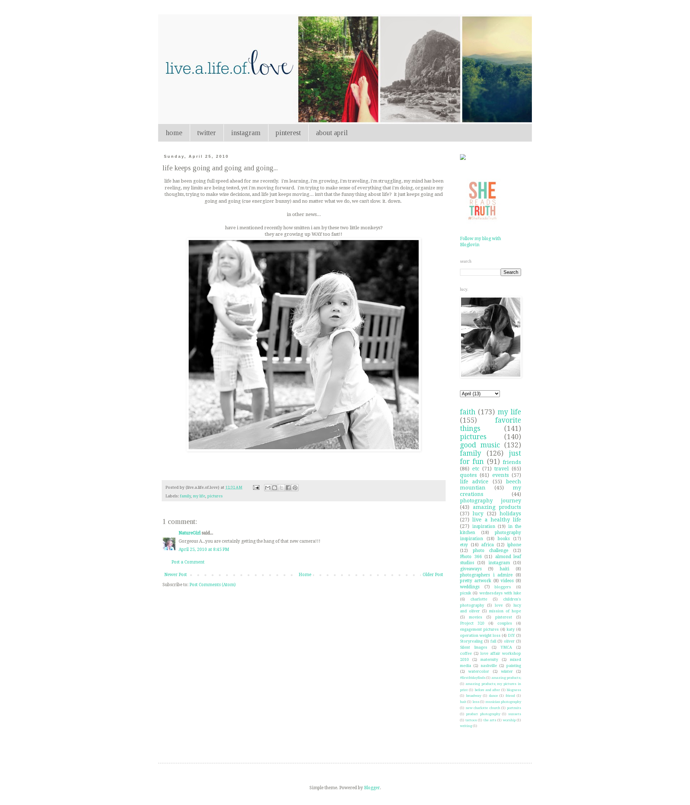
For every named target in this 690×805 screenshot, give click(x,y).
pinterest (288, 133)
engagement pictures (479, 629)
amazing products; (506, 678)
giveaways (471, 568)
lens (476, 702)
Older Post (433, 574)
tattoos (471, 720)
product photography (483, 714)
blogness (514, 690)
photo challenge (491, 550)
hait (463, 702)
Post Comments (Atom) (212, 584)
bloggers (502, 587)
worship (509, 720)
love (499, 605)
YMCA (506, 647)
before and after (487, 690)
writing (466, 726)
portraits (514, 708)
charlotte (478, 599)
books (504, 538)
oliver (509, 641)
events (500, 475)
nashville (489, 665)
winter (507, 671)
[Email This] (267, 487)
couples (504, 623)
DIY (511, 635)
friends (512, 462)
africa (487, 544)
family (185, 496)
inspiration (483, 526)
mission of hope (505, 611)
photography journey (490, 500)
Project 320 (472, 623)
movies (475, 617)
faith (467, 412)
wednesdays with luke (500, 593)
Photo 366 (471, 556)
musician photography (503, 702)
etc (475, 469)
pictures (215, 496)
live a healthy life (496, 520)
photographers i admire (486, 575)
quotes (468, 475)
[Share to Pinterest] (295, 487)
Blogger (372, 787)
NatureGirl (190, 532)
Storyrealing (471, 641)
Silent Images (473, 647)
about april (332, 133)
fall (493, 641)
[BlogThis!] (274, 487)
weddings (469, 586)
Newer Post (175, 574)
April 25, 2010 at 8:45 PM (204, 549)
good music (480, 445)
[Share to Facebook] (288, 487)
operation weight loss (480, 635)
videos (507, 580)
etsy (464, 544)
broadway (473, 696)
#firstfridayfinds (473, 678)
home (174, 133)
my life (199, 496)
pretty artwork (475, 580)
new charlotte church (483, 708)
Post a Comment (187, 562)
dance (493, 696)
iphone (514, 544)
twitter (206, 133)
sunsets (514, 714)
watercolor (478, 671)
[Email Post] (256, 487)
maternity (489, 659)
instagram (246, 133)
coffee (466, 653)
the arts (489, 720)
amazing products (497, 507)
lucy (478, 513)
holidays (510, 513)
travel (501, 469)
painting (513, 665)
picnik (465, 593)
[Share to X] (281, 487)
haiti (504, 568)
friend (510, 696)
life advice (474, 481)
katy (511, 629)
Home (305, 574)
